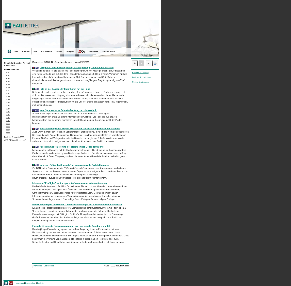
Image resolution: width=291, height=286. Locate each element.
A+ (135, 63)
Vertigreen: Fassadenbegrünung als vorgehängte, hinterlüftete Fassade (77, 67)
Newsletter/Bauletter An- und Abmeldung (17, 64)
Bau (16, 51)
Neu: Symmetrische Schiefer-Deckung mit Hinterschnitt (68, 110)
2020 (8, 91)
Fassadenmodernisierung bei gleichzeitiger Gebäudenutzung (72, 147)
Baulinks (40, 283)
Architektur (46, 51)
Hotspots (70, 51)
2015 (8, 106)
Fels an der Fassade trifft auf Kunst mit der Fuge (65, 89)
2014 (8, 109)
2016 (8, 103)
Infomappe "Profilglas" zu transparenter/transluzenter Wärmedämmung (69, 183)
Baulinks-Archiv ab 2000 (14, 137)
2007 (8, 130)
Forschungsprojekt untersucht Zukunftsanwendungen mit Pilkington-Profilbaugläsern (77, 204)
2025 (8, 75)
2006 (8, 133)
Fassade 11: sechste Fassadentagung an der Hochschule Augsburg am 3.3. (71, 226)
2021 (8, 88)
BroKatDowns (108, 51)
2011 (8, 118)
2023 (8, 81)
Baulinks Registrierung (141, 77)
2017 (8, 100)
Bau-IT (59, 51)
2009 (8, 124)
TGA (35, 51)
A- (148, 63)
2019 (8, 94)
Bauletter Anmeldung (140, 73)
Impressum (37, 266)
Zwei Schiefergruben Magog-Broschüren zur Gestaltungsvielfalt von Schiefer (80, 128)
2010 (8, 121)
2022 (8, 84)
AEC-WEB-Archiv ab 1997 (15, 140)
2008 (8, 127)
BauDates (93, 51)
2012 (8, 115)
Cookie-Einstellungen (140, 82)
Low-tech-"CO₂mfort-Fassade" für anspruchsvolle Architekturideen (74, 165)
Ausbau (25, 51)
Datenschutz (49, 266)
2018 (8, 97)
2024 (8, 78)
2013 (8, 112)
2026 (8, 72)
